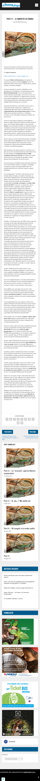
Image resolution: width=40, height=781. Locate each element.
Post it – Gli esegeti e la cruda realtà (19, 528)
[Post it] (20, 543)
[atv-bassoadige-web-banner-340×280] (18, 707)
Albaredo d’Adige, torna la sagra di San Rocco (18, 588)
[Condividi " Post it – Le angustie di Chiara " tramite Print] (22, 423)
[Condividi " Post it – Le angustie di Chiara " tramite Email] (18, 423)
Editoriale (24, 22)
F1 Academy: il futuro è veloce (13, 598)
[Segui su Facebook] (38, 777)
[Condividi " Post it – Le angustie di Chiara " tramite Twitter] (11, 419)
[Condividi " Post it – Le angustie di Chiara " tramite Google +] (14, 419)
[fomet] (18, 644)
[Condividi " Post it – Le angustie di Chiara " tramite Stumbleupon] (33, 419)
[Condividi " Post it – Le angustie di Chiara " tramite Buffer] (29, 419)
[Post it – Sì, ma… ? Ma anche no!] (20, 488)
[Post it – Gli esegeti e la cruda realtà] (20, 515)
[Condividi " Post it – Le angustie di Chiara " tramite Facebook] (7, 419)
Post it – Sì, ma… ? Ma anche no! (17, 500)
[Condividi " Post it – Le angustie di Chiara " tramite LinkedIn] (25, 419)
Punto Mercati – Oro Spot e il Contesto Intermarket (16, 593)
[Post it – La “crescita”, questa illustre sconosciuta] (20, 458)
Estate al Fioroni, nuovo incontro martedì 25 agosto (18, 576)
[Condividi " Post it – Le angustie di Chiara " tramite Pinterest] (22, 419)
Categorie (5, 754)
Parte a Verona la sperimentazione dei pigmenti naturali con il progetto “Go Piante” (19, 582)
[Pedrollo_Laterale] (20, 676)
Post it (6, 555)
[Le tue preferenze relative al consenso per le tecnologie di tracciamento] (3, 779)
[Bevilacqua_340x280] (18, 735)
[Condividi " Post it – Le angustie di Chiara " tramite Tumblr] (18, 419)
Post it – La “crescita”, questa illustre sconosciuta (19, 472)
